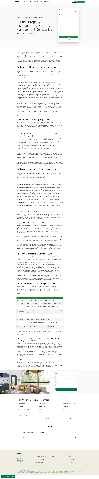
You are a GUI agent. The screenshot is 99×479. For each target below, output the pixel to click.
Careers (70, 456)
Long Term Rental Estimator (40, 459)
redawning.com (19, 458)
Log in (75, 1)
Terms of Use (71, 462)
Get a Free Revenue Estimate (8, 476)
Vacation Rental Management (41, 456)
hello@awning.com (19, 460)
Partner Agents (71, 459)
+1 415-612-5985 (19, 461)
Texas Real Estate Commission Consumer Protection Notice (63, 472)
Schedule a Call (81, 1)
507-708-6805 (72, 39)
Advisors (53, 456)
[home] (16, 1)
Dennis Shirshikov (20, 33)
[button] (25, 1)
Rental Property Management (41, 462)
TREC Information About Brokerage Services (49, 472)
